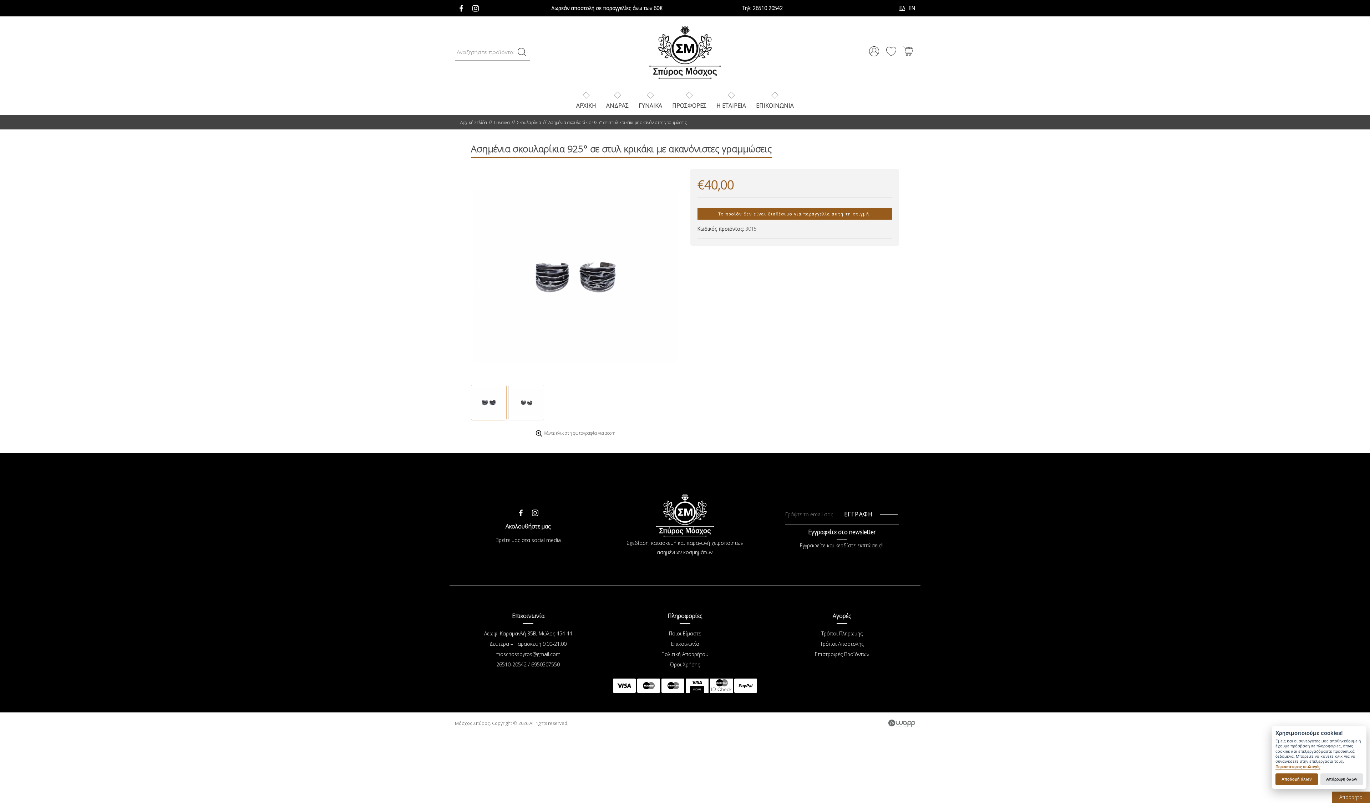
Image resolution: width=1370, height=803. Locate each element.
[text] (522, 52)
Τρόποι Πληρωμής (842, 633)
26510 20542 (762, 8)
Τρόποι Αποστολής (842, 643)
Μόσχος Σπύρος (685, 52)
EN (912, 8)
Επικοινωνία (685, 643)
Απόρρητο (1351, 797)
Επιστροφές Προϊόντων (842, 654)
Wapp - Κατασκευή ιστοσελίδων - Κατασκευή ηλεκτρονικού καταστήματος (901, 723)
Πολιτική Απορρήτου (685, 654)
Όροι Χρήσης (685, 664)
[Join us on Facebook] (461, 6)
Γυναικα (650, 105)
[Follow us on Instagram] (475, 6)
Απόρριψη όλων (1342, 779)
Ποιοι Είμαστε (685, 633)
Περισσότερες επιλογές (1297, 766)
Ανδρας (617, 105)
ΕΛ (902, 8)
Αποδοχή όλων (1297, 779)
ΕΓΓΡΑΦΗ (858, 514)
